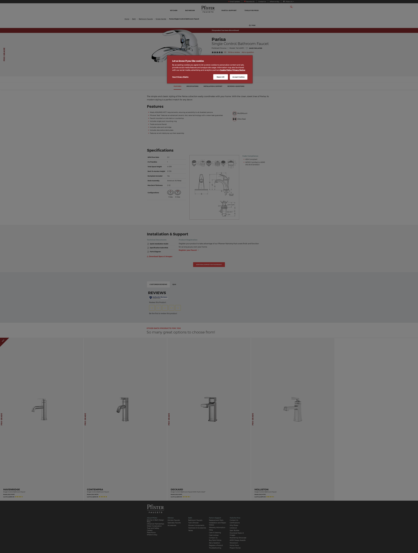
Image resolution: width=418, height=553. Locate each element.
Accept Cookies (239, 77)
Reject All (221, 77)
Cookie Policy (226, 70)
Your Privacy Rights (180, 77)
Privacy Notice (238, 70)
